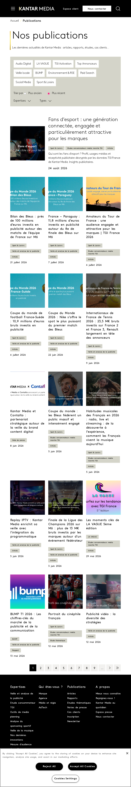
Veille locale (23, 73)
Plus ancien (35, 93)
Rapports (72, 698)
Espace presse (104, 712)
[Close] (127, 753)
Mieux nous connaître (108, 693)
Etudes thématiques (79, 702)
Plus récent (58, 93)
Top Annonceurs (87, 64)
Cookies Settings (65, 778)
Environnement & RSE (61, 73)
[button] (31, 101)
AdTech (43, 707)
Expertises (20, 100)
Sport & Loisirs (45, 82)
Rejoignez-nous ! (105, 698)
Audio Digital (23, 64)
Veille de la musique (21, 730)
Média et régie (47, 702)
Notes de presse (77, 707)
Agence (43, 698)
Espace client (70, 8)
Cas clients (73, 712)
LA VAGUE (43, 64)
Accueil (14, 21)
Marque (43, 693)
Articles (71, 693)
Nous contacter (97, 8)
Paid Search (87, 73)
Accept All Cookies (82, 766)
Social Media (23, 82)
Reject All (49, 766)
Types (43, 100)
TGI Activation (63, 64)
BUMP (39, 73)
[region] (65, 767)
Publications (32, 20)
